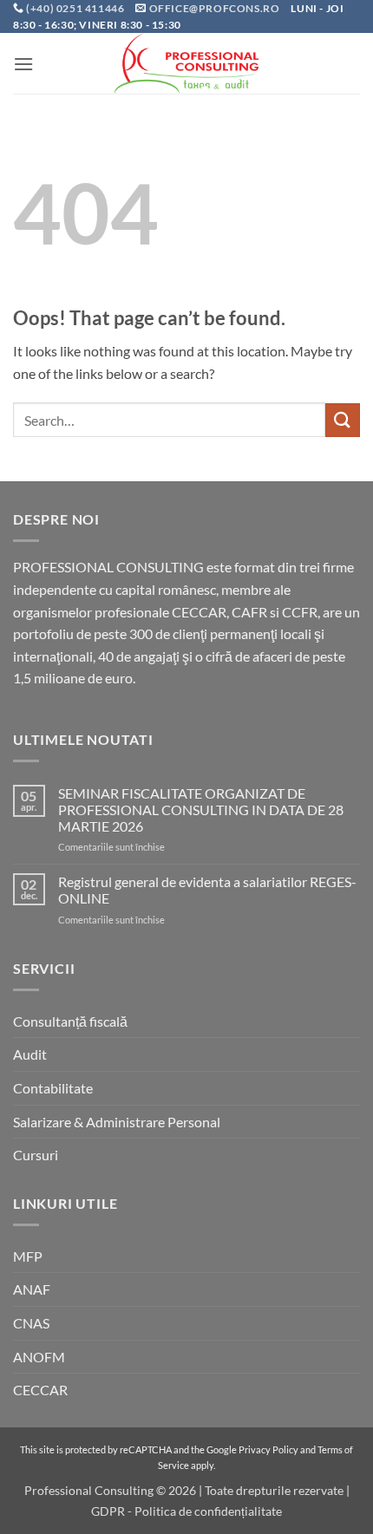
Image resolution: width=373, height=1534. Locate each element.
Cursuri (35, 1154)
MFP (28, 1256)
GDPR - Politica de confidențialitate (186, 1511)
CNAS (31, 1323)
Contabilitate (53, 1088)
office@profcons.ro (214, 8)
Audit (30, 1054)
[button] (23, 63)
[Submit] (342, 420)
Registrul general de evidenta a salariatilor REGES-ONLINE (207, 889)
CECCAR (40, 1389)
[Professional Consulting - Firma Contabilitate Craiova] (186, 63)
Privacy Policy (268, 1449)
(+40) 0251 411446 (76, 8)
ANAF (31, 1289)
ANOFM (39, 1356)
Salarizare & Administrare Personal (116, 1121)
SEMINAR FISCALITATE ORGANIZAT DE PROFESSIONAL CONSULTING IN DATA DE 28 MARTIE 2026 (201, 809)
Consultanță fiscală (70, 1021)
